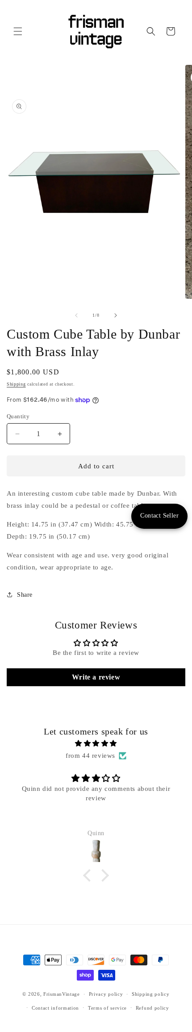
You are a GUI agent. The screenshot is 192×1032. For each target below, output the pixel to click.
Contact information (55, 1008)
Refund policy (152, 1008)
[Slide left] (76, 315)
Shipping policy (151, 994)
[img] (96, 743)
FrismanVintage (61, 994)
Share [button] (25, 594)
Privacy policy (106, 994)
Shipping (16, 384)
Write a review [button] (96, 677)
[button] (18, 31)
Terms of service (107, 1008)
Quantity (18, 416)
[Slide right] (115, 315)
